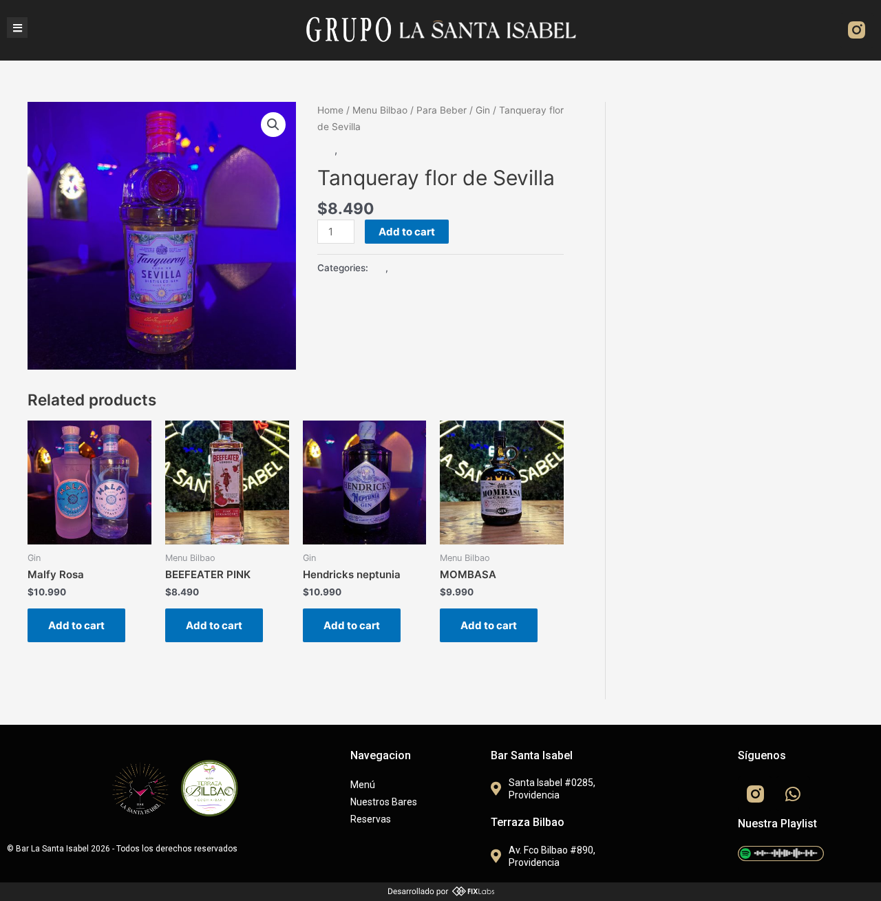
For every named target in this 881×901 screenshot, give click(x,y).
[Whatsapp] (793, 793)
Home (330, 110)
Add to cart (407, 231)
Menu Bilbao (379, 110)
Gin (483, 110)
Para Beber (441, 110)
